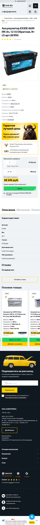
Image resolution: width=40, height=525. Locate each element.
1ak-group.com (7, 476)
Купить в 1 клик (14, 340)
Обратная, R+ (15, 104)
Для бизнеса (9, 430)
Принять (32, 522)
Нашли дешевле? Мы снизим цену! (15, 184)
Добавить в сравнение (10, 89)
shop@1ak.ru (6, 424)
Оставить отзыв (20, 279)
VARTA (6, 293)
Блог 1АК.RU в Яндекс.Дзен (12, 508)
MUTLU (34, 293)
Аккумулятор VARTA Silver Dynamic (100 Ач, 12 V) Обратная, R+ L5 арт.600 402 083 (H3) (14, 314)
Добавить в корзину (15, 344)
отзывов (11, 482)
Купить (19, 188)
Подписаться (9, 390)
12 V (22, 110)
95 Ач (10, 97)
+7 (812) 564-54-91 (9, 12)
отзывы (18, 476)
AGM (12, 107)
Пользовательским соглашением (15, 397)
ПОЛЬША (10, 120)
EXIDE (4, 85)
